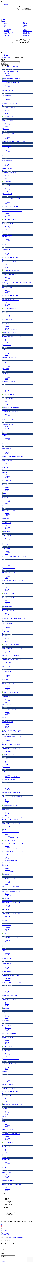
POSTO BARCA (27, 31)
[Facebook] (16, 1224)
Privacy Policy (12, 1237)
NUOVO (25, 23)
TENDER (26, 29)
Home (24, 22)
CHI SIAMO (26, 32)
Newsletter (26, 35)
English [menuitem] (6, 4)
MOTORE (26, 26)
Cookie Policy (19, 1237)
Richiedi (3, 1256)
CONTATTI (26, 34)
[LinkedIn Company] (16, 1227)
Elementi (5, 65)
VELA (25, 25)
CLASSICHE (26, 28)
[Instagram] (16, 1226)
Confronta (3, 1261)
